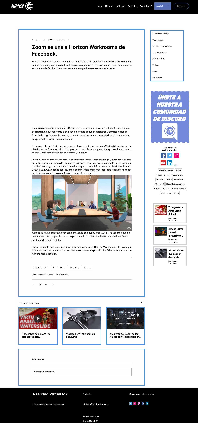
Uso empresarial (39, 274)
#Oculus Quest (59, 268)
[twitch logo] (176, 166)
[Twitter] (169, 155)
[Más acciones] (130, 39)
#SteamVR (159, 184)
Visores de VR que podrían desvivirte (80, 335)
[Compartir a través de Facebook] (33, 284)
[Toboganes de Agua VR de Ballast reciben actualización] (38, 318)
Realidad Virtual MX (50, 394)
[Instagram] (176, 155)
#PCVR (157, 189)
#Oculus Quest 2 (179, 189)
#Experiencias (177, 175)
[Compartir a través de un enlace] (53, 284)
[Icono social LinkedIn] (169, 162)
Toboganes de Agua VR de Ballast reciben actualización (36, 335)
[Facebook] (163, 155)
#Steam (166, 189)
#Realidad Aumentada (175, 184)
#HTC (176, 193)
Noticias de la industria (58, 274)
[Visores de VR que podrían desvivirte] (82, 318)
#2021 (178, 170)
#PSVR (169, 179)
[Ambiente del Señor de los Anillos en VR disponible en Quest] (125, 318)
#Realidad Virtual (41, 268)
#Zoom (87, 268)
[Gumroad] (139, 403)
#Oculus (159, 179)
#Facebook (74, 268)
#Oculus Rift (166, 193)
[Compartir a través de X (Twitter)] (40, 284)
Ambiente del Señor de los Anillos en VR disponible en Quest (124, 335)
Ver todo (141, 302)
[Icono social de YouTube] (163, 162)
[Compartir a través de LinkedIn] (46, 284)
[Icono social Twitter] (130, 403)
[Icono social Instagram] (134, 403)
